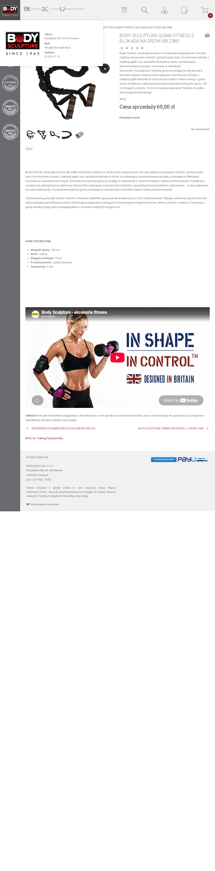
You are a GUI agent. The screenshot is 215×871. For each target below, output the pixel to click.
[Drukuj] (207, 35)
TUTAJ (43, 492)
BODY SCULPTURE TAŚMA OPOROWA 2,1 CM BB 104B (170, 428)
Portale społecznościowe (44, 504)
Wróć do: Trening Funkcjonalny (44, 438)
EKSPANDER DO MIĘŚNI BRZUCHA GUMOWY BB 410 (63, 428)
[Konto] (165, 10)
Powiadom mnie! (129, 117)
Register (185, 10)
